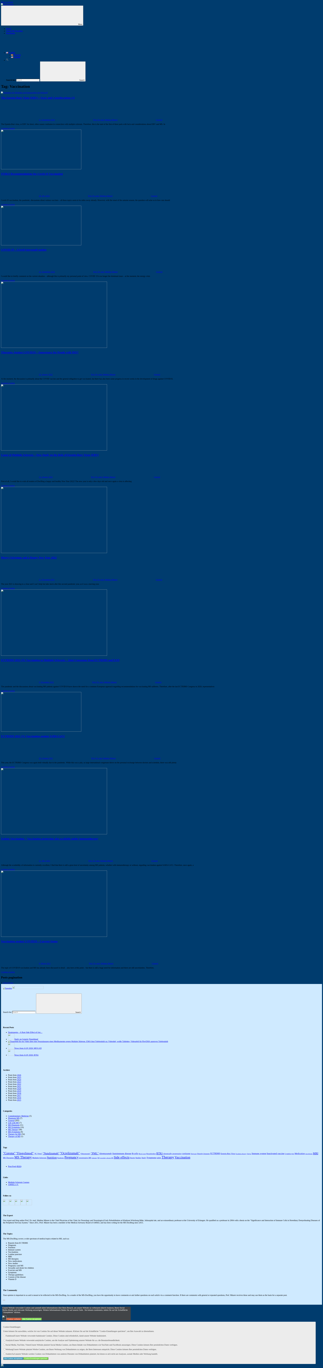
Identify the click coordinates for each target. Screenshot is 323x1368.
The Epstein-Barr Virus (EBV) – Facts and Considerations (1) (38, 97)
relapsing (94, 1158)
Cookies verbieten (14, 1319)
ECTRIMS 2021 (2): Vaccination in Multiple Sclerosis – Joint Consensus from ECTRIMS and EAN (60, 660)
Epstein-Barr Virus (228, 1153)
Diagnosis (194, 1153)
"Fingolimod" (25, 1153)
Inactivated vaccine (275, 1153)
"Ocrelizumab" (70, 1153)
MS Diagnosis (13, 1125)
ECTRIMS (215, 1153)
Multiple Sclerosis (39, 1158)
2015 (19, 1100)
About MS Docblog (14, 31)
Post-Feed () (14, 1166)
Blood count (142, 1153)
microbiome (308, 1153)
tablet (159, 1158)
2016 (19, 1098)
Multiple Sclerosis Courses (18, 1182)
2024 (19, 1080)
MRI (315, 1153)
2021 (19, 1086)
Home (8, 29)
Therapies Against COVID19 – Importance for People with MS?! (39, 352)
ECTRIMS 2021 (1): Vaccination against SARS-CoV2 (33, 736)
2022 (19, 1084)
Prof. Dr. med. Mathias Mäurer (105, 120)
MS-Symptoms (14, 1132)
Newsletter (10, 33)
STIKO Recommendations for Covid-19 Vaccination (32, 173)
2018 (19, 1093)
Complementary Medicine (18, 1116)
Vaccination (182, 1157)
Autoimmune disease (121, 1153)
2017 (19, 1095)
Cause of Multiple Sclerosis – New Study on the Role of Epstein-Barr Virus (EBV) (50, 454)
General (159, 120)
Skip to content (7, 2)
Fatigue (249, 1153)
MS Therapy (13, 1130)
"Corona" (9, 1153)
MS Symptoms (14, 1127)
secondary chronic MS (106, 1158)
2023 (19, 1082)
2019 (19, 1091)
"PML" (95, 1153)
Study (144, 1158)
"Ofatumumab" (85, 1154)
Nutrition (52, 1157)
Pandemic (60, 1158)
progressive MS (85, 1158)
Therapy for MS (14, 1134)
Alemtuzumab (105, 1153)
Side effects (121, 1157)
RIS (99, 1158)
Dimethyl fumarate (203, 1154)
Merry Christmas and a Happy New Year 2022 (29, 557)
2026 (19, 1075)
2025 (19, 1077)
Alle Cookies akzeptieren (32, 1319)
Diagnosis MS (13, 1118)
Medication (300, 1153)
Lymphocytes (289, 1154)
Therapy (168, 1157)
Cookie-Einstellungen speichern (35, 1358)
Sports (132, 1158)
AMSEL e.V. (13, 1184)
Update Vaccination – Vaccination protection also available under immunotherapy (49, 838)
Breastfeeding (151, 1154)
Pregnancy (71, 1157)
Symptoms (151, 1157)
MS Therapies (8, 1158)
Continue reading (8, 128)
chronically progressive (172, 1153)
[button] (7, 60)
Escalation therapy (241, 1153)
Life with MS (13, 1123)
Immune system (259, 1153)
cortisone (186, 1153)
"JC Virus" (38, 1153)
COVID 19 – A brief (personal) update (24, 249)
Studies (138, 1158)
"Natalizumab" (51, 1153)
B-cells (135, 1153)
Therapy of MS (14, 1136)
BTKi (159, 1153)
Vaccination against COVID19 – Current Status (29, 941)
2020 (19, 1089)
